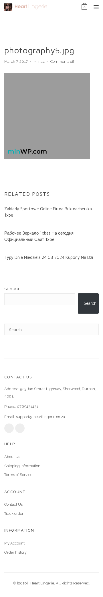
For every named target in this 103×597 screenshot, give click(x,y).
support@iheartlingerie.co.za (40, 417)
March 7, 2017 (16, 61)
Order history (15, 552)
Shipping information (22, 466)
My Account (14, 543)
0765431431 (27, 406)
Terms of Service (18, 475)
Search (12, 289)
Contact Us (13, 504)
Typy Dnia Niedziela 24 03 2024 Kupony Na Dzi (48, 257)
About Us (12, 457)
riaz (41, 61)
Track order (13, 513)
